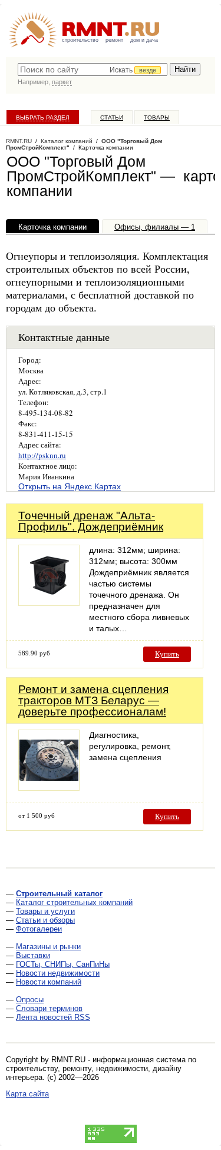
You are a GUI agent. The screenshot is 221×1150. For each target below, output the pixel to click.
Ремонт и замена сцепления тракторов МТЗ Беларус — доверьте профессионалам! (93, 700)
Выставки (33, 955)
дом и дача (144, 40)
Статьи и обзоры (45, 920)
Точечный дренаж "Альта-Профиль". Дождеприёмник (90, 521)
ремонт (114, 40)
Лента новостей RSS (53, 1017)
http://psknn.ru (42, 455)
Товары (157, 117)
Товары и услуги (45, 911)
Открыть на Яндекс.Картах (69, 486)
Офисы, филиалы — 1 (154, 227)
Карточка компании (52, 227)
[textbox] (92, 69)
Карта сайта (27, 1093)
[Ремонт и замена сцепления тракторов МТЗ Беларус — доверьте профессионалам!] (49, 787)
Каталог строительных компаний (74, 902)
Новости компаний (48, 981)
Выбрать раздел (43, 117)
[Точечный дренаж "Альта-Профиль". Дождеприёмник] (49, 602)
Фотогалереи (39, 928)
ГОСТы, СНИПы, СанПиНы (63, 964)
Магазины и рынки (48, 946)
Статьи (111, 117)
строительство (80, 40)
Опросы (30, 999)
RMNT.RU (19, 141)
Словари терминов (49, 1008)
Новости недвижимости (58, 973)
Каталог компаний (67, 141)
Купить (167, 653)
